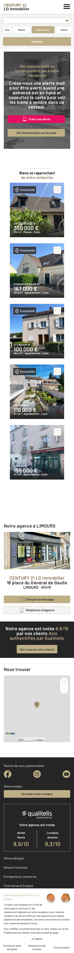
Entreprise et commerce (20, 876)
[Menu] (67, 6)
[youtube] (66, 774)
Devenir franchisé (16, 867)
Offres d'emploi (14, 858)
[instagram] (37, 774)
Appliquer (37, 41)
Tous (7, 29)
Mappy (40, 739)
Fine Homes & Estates (18, 885)
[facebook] (7, 774)
